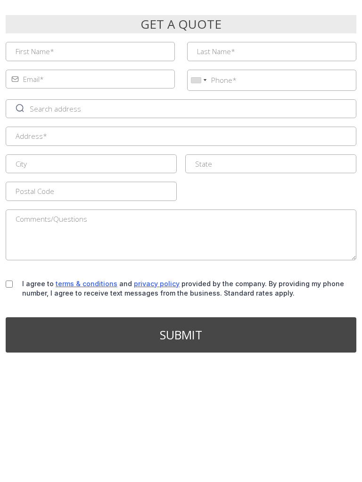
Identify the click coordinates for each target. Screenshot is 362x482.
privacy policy (157, 284)
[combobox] (198, 80)
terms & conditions (86, 284)
